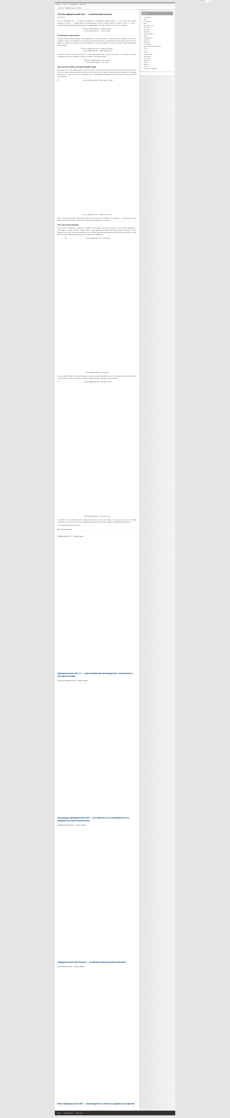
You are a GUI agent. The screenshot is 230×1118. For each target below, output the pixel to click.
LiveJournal (147, 17)
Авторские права (73, 4)
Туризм (146, 62)
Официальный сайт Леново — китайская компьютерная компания (92, 962)
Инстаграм (147, 27)
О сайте (65, 4)
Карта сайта (83, 4)
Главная (58, 4)
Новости (146, 40)
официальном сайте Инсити (122, 522)
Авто (145, 19)
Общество (147, 42)
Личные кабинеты (149, 34)
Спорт (145, 52)
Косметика (147, 31)
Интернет (146, 29)
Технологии (147, 58)
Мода (145, 36)
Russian (202, 1)
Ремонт (146, 48)
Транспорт (147, 60)
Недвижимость (148, 38)
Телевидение (147, 56)
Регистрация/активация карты (152, 46)
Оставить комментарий (66, 529)
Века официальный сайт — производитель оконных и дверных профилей (96, 1103)
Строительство (148, 54)
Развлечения (147, 44)
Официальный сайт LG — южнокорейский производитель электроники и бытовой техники (95, 675)
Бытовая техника (149, 25)
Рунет (145, 50)
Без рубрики (147, 21)
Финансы (146, 64)
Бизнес (146, 23)
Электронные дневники (150, 68)
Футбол (146, 66)
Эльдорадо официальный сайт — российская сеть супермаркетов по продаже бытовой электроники (93, 819)
